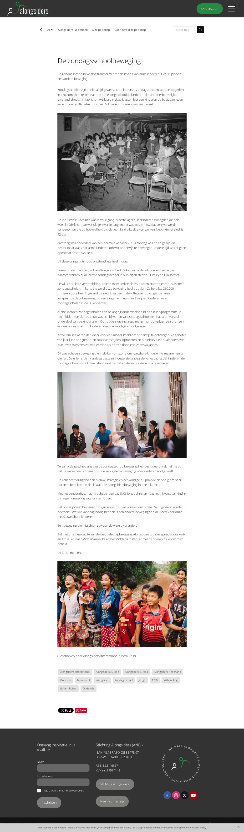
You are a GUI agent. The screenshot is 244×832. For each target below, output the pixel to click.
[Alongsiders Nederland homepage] (93, 9)
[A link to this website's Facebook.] (167, 795)
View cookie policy (196, 827)
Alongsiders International (100, 655)
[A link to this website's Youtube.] (193, 795)
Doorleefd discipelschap (130, 29)
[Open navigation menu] (231, 9)
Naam (41, 761)
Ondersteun (209, 8)
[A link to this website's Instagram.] (176, 795)
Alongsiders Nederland (73, 29)
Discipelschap (101, 29)
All (49, 29)
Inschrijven (49, 802)
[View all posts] (41, 30)
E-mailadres (44, 776)
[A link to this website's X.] (185, 795)
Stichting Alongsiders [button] (114, 784)
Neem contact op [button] (112, 801)
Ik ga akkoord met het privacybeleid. (64, 790)
